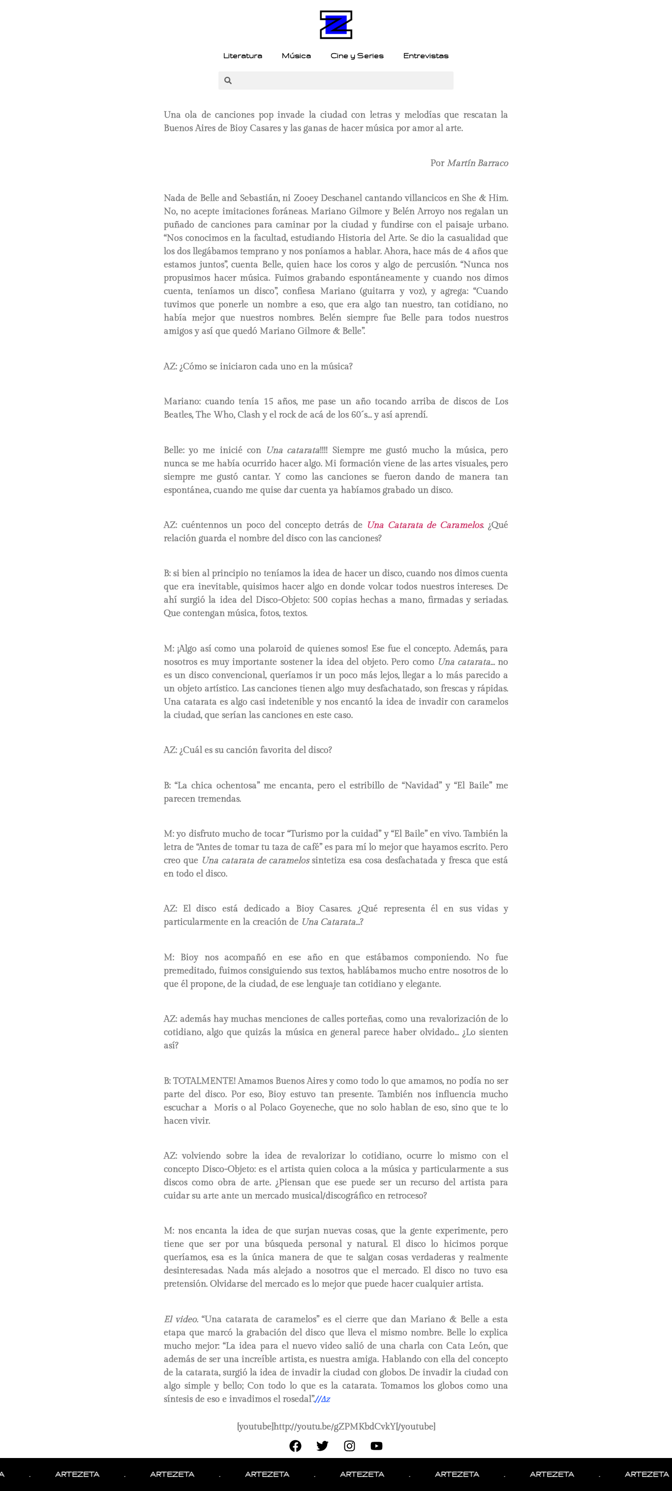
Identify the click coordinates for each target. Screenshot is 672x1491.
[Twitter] (322, 1445)
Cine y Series (357, 55)
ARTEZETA (61, 1474)
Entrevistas (426, 55)
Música (296, 55)
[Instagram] (349, 1445)
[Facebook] (295, 1445)
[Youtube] (377, 1445)
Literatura (242, 55)
